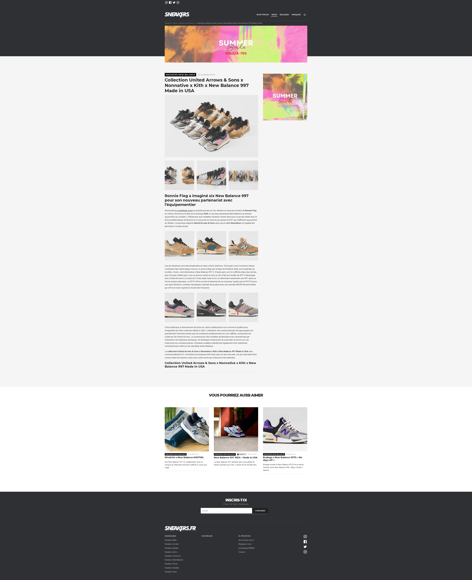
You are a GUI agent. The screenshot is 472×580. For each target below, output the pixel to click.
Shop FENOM (263, 15)
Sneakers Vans (171, 572)
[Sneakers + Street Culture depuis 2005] (180, 528)
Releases (284, 15)
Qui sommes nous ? (246, 540)
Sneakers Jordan (172, 544)
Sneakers (168, 23)
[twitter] (174, 2)
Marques (296, 15)
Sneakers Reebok (172, 568)
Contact (241, 552)
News (274, 15)
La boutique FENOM (246, 548)
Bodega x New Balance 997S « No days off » (282, 458)
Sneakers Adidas (172, 548)
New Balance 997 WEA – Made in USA (236, 457)
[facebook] (170, 2)
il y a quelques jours (183, 210)
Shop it (242, 454)
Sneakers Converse (173, 556)
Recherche (304, 15)
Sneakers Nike (171, 540)
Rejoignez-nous (244, 544)
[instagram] (166, 2)
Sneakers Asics (171, 552)
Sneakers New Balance (187, 23)
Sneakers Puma (171, 564)
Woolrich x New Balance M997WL (184, 457)
